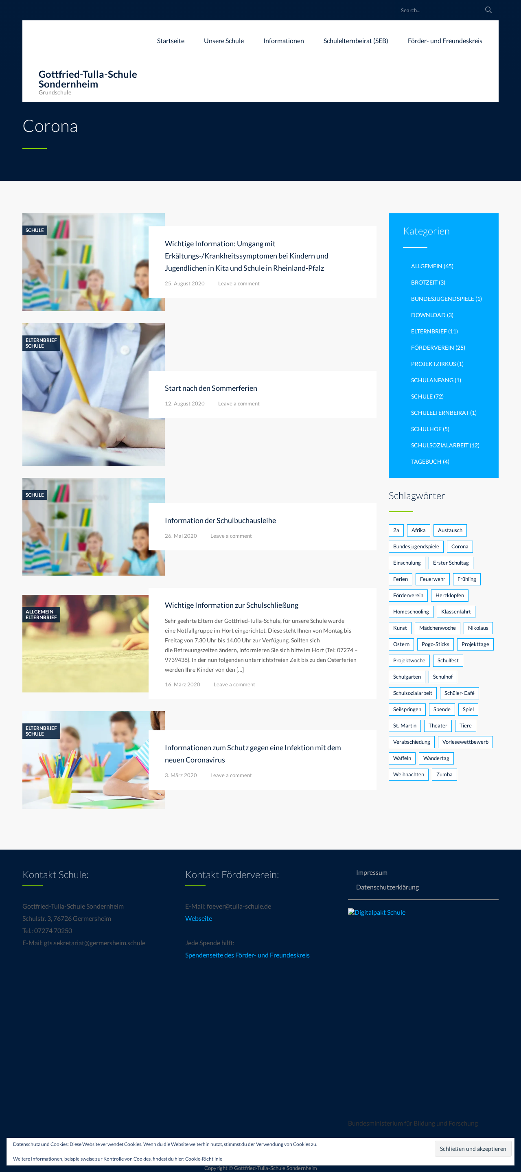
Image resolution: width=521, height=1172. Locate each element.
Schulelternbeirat (440, 412)
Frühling (467, 579)
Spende (442, 709)
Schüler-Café (459, 693)
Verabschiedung (411, 741)
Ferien (400, 579)
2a (396, 530)
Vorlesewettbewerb (465, 741)
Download (428, 314)
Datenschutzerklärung (387, 887)
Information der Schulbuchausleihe (220, 520)
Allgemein (39, 611)
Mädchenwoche (437, 627)
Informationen (283, 40)
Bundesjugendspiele (442, 298)
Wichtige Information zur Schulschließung (231, 604)
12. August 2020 (185, 403)
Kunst (400, 627)
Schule (35, 230)
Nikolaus (478, 627)
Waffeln (402, 758)
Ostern (401, 644)
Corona (459, 546)
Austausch (450, 530)
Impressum (371, 872)
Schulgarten (407, 676)
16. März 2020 (182, 684)
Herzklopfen (450, 595)
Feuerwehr (432, 579)
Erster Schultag (451, 562)
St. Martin (404, 725)
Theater (438, 725)
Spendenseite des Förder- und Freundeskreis (247, 955)
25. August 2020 (185, 283)
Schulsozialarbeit (439, 445)
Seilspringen (407, 709)
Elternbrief (41, 340)
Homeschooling (411, 611)
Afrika (419, 530)
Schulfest (448, 660)
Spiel (468, 709)
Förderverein (432, 347)
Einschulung (407, 562)
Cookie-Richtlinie (203, 1159)
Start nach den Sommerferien (211, 387)
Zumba (444, 774)
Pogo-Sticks (435, 644)
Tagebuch (426, 461)
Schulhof (426, 428)
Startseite (170, 40)
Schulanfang (432, 380)
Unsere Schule (224, 40)
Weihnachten (408, 774)
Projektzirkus (433, 363)
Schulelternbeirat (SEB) (356, 40)
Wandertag (436, 758)
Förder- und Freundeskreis (445, 40)
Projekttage (475, 644)
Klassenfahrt (456, 611)
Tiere (466, 725)
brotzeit (424, 282)
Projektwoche (409, 660)
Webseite (198, 918)
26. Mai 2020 (181, 535)
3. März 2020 (181, 775)
